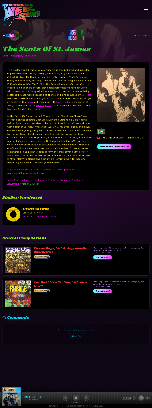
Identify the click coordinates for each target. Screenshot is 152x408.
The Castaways (31, 400)
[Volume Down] (135, 398)
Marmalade (62, 102)
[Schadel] (63, 35)
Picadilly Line (43, 105)
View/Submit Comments (112, 146)
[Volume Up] (147, 398)
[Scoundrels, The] (89, 35)
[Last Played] (65, 398)
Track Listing (103, 257)
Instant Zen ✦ (141, 35)
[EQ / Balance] (86, 398)
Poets (88, 94)
